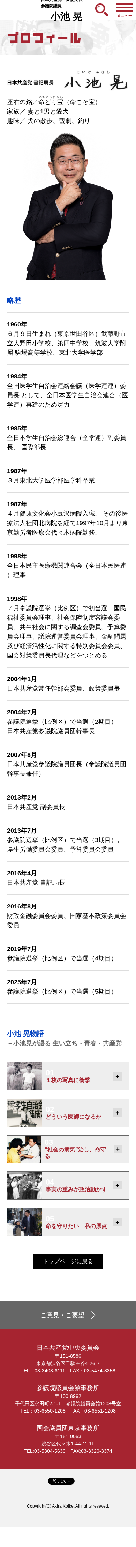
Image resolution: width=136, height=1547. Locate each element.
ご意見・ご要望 (62, 1315)
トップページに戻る (68, 1261)
